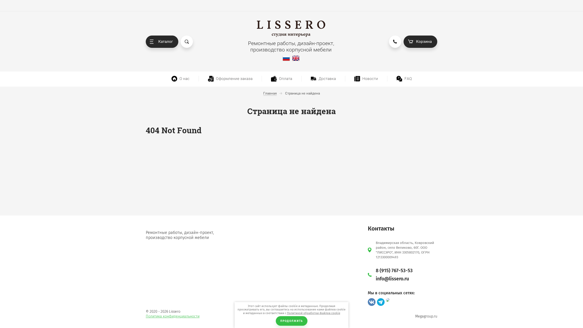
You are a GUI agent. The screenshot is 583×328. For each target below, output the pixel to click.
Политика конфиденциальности (172, 316)
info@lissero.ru (392, 279)
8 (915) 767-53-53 (394, 271)
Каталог (165, 41)
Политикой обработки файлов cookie (313, 313)
